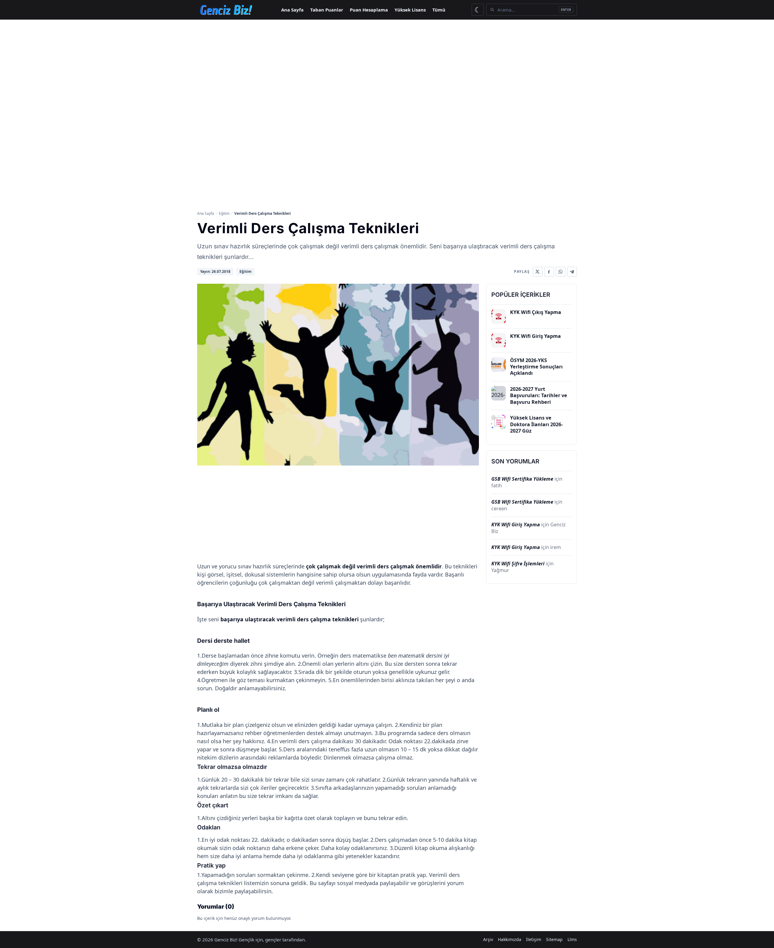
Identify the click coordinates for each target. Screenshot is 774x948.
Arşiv (488, 939)
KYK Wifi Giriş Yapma (515, 524)
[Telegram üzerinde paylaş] (572, 271)
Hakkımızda (509, 939)
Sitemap (554, 939)
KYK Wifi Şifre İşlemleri (518, 563)
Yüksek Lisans (410, 10)
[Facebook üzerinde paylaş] (549, 271)
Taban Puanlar (326, 10)
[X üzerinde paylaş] (537, 271)
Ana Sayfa (292, 10)
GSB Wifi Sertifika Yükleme (522, 479)
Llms (572, 939)
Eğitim (224, 213)
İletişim (533, 939)
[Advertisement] (387, 65)
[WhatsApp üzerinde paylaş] (560, 271)
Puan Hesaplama (369, 10)
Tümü (438, 10)
